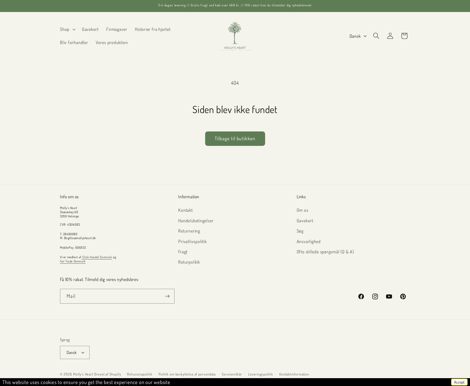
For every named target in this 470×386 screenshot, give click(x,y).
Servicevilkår (232, 374)
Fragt (183, 251)
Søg (300, 231)
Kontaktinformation (294, 374)
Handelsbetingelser (195, 220)
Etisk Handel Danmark (97, 257)
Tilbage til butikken (235, 138)
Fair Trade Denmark (73, 261)
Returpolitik (189, 262)
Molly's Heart (83, 374)
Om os (302, 210)
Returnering (189, 231)
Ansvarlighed (309, 241)
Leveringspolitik (260, 374)
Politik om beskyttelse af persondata (187, 374)
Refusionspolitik (140, 374)
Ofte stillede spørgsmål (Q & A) (325, 251)
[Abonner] (167, 296)
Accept (459, 382)
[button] (67, 29)
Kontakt (185, 210)
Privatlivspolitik (192, 241)
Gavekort (305, 220)
